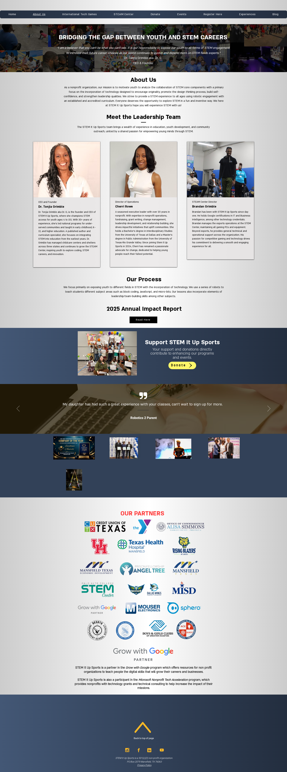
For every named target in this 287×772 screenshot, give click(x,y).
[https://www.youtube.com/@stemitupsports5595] (162, 750)
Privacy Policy (144, 765)
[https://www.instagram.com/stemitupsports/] (127, 750)
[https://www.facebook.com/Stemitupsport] (138, 750)
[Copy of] (150, 420)
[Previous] (18, 409)
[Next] (268, 409)
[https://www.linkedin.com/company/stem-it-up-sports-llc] (149, 750)
